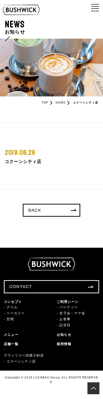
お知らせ (64, 334)
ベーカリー (15, 313)
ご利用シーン (68, 302)
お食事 (64, 319)
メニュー (11, 334)
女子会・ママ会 (72, 313)
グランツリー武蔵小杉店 (24, 355)
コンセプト (13, 302)
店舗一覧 (11, 344)
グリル (11, 307)
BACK (34, 210)
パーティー (68, 307)
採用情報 (64, 344)
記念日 (64, 325)
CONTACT (20, 286)
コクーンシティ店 (21, 361)
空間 (10, 319)
